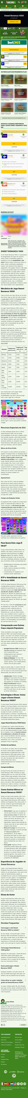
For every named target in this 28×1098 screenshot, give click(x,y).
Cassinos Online (23, 7)
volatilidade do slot (20, 604)
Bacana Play (13, 240)
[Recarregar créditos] (5, 28)
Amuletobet (10, 246)
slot (10, 397)
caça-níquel (15, 491)
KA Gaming (4, 1064)
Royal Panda (15, 241)
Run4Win (17, 245)
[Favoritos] (25, 2)
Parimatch (10, 244)
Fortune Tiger (18, 1037)
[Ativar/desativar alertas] (19, 2)
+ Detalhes (14, 146)
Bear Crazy (17, 85)
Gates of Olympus (9, 658)
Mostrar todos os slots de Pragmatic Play (14, 118)
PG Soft (3, 1054)
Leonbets (24, 243)
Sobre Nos (3, 1039)
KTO (21, 245)
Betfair (19, 241)
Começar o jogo (14, 21)
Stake (13, 243)
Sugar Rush (5, 299)
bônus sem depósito (16, 856)
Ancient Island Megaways (21, 113)
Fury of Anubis (4, 85)
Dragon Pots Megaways (20, 99)
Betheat (16, 243)
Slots (15, 7)
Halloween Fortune (19, 1047)
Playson (3, 1062)
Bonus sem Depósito (6, 7)
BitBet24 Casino (20, 244)
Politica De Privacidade (7, 1042)
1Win (23, 240)
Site (25, 56)
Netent (2, 1057)
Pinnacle (13, 245)
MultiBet (10, 247)
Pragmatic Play (20, 299)
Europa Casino (16, 246)
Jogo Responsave (5, 1037)
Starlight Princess (9, 650)
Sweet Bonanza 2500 (6, 99)
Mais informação (14, 49)
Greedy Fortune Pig (6, 113)
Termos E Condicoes (6, 1044)
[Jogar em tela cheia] (1, 28)
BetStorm (15, 244)
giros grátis (4, 343)
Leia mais (23, 1024)
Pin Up (19, 243)
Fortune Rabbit (18, 1039)
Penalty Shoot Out (19, 1044)
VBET (9, 240)
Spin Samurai (23, 246)
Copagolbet (19, 240)
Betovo (23, 245)
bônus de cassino (11, 831)
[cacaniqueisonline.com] (10, 2)
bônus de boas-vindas (10, 814)
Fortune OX (18, 1042)
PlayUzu (10, 241)
